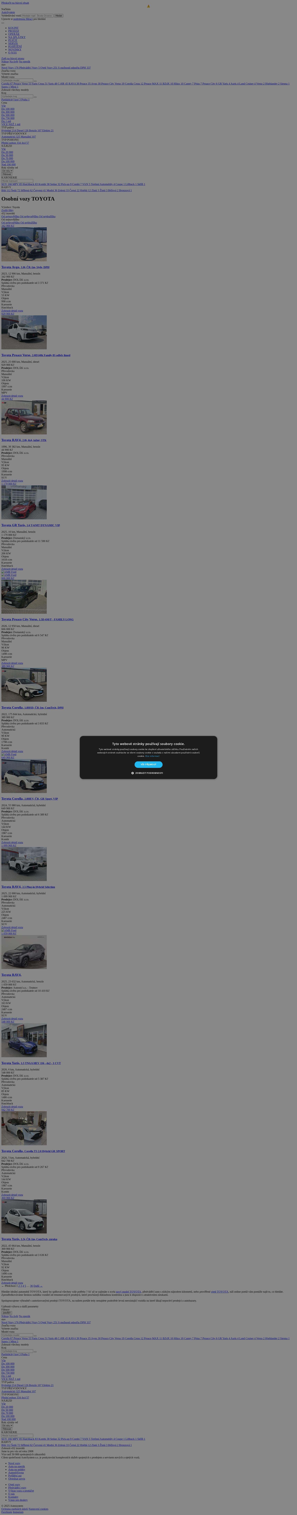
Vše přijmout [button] (148, 764)
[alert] (148, 757)
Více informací (152, 756)
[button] (148, 773)
